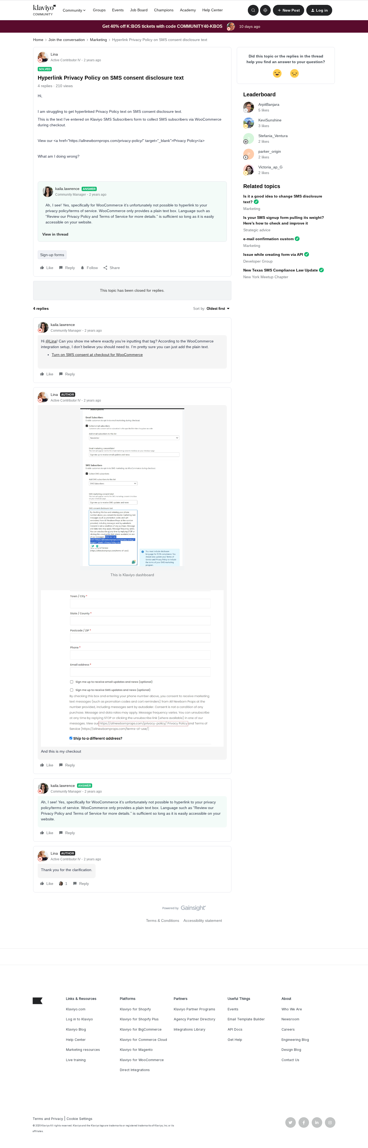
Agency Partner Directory (194, 1019)
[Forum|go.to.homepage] (44, 10)
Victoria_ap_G (270, 167)
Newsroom (290, 1019)
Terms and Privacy (48, 1119)
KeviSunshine (270, 120)
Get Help (235, 1040)
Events (118, 10)
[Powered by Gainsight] (184, 909)
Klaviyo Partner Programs (194, 1009)
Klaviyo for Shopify (135, 1009)
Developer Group (258, 261)
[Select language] (265, 10)
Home (38, 40)
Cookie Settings (79, 1119)
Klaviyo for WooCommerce (142, 1060)
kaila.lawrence (67, 188)
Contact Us (290, 1060)
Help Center (212, 10)
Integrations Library (189, 1029)
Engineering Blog (295, 1040)
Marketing (98, 40)
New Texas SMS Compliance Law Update (280, 270)
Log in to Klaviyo (79, 1019)
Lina (54, 54)
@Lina (51, 341)
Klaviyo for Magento (136, 1050)
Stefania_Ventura (273, 136)
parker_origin (269, 151)
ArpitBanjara (268, 104)
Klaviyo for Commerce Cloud (143, 1040)
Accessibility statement (202, 920)
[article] (132, 350)
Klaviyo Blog (76, 1029)
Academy (188, 10)
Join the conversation (66, 40)
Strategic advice (256, 230)
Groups (99, 10)
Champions (163, 10)
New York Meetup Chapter (265, 277)
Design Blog (291, 1050)
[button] (288, 10)
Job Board (139, 10)
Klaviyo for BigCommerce (141, 1029)
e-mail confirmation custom (268, 239)
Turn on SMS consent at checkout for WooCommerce (97, 354)
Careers (288, 1029)
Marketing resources (83, 1050)
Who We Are (292, 1009)
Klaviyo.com (75, 1009)
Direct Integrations (135, 1070)
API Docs (235, 1029)
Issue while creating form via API (273, 254)
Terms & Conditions (162, 920)
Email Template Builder (246, 1019)
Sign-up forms (52, 255)
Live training (76, 1060)
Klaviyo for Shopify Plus (139, 1019)
